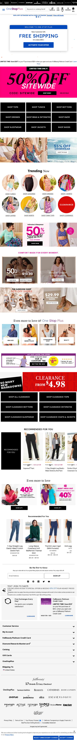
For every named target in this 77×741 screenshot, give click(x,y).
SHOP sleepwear (12, 127)
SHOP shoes (64, 127)
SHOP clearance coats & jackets (57, 417)
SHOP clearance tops (58, 397)
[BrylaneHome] (56, 705)
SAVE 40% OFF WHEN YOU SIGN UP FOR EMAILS (32, 15)
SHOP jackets (38, 127)
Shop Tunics (38, 107)
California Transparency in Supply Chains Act (57, 720)
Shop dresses (13, 117)
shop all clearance (19, 397)
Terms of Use (19, 720)
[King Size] (67, 705)
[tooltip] (6, 2)
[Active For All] (20, 705)
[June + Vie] (53, 697)
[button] (62, 9)
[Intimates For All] (33, 705)
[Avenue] (13, 697)
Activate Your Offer (38, 45)
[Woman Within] (23, 690)
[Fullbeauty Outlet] (38, 713)
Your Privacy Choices (31, 720)
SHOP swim (64, 117)
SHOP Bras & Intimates (39, 117)
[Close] (74, 731)
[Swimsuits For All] (9, 705)
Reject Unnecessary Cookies (46, 738)
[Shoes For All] (44, 705)
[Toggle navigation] (3, 9)
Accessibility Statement (49, 723)
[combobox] (38, 9)
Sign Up (56, 576)
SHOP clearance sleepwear (19, 417)
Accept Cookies (66, 738)
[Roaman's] (38, 690)
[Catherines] (53, 690)
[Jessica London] (68, 690)
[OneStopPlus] (8, 690)
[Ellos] (41, 697)
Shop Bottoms (64, 107)
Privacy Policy (8, 720)
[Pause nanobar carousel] (36, 17)
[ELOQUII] (65, 697)
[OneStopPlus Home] (14, 9)
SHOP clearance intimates (58, 407)
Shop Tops (13, 107)
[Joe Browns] (28, 697)
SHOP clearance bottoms (19, 407)
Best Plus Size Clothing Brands (30, 723)
